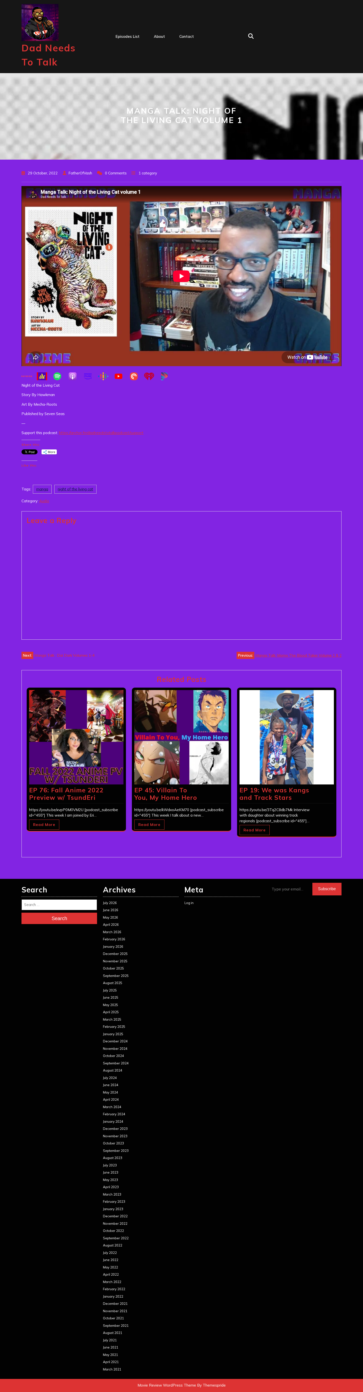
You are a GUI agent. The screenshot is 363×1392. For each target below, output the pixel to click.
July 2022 (110, 1253)
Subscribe (327, 889)
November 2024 (115, 1049)
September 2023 (116, 1151)
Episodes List (128, 36)
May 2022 (110, 1267)
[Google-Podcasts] (105, 376)
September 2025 (116, 976)
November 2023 (115, 1136)
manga (42, 489)
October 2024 (113, 1056)
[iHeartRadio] (151, 376)
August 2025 (112, 983)
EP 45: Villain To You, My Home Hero (165, 793)
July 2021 (110, 1340)
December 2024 (115, 1041)
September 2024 (116, 1063)
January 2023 (113, 1209)
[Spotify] (59, 376)
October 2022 (113, 1231)
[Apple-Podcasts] (75, 376)
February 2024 (114, 1114)
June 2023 (110, 1172)
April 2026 (111, 925)
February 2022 (114, 1289)
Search (59, 918)
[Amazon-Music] (90, 376)
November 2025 (115, 961)
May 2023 (110, 1180)
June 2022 (110, 1260)
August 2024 (112, 1070)
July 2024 (110, 1078)
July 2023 (110, 1165)
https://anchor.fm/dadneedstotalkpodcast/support (101, 432)
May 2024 (110, 1092)
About (159, 36)
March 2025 (112, 1019)
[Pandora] (167, 376)
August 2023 (112, 1158)
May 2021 (110, 1355)
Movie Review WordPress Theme (167, 1385)
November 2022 (115, 1223)
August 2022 (112, 1245)
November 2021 (115, 1311)
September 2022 (116, 1238)
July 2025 (110, 990)
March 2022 (112, 1282)
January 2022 (113, 1296)
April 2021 (111, 1362)
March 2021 (112, 1369)
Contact (186, 36)
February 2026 (114, 939)
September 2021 (116, 1326)
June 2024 (110, 1085)
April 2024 (111, 1099)
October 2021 (113, 1318)
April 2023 (111, 1187)
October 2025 (113, 968)
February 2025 (114, 1027)
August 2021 (112, 1333)
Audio (44, 501)
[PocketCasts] (136, 376)
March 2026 (112, 932)
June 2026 (110, 910)
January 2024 (113, 1121)
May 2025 (110, 1005)
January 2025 (113, 1034)
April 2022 (111, 1274)
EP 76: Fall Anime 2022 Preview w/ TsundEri (66, 793)
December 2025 (115, 954)
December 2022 (115, 1216)
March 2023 (112, 1194)
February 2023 (114, 1201)
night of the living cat (75, 489)
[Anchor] (44, 376)
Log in (189, 903)
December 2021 (115, 1304)
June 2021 (110, 1347)
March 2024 (112, 1107)
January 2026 (113, 947)
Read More (44, 824)
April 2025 (111, 1012)
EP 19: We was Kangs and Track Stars (274, 793)
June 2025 (110, 997)
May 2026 (110, 917)
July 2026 (110, 903)
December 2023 (115, 1129)
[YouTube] (121, 376)
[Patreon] (29, 376)
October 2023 (113, 1143)
